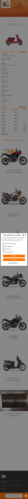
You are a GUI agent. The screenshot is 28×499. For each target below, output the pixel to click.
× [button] (25, 235)
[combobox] (23, 235)
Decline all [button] (14, 259)
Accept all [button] (14, 256)
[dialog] (14, 249)
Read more (19, 240)
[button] (14, 263)
